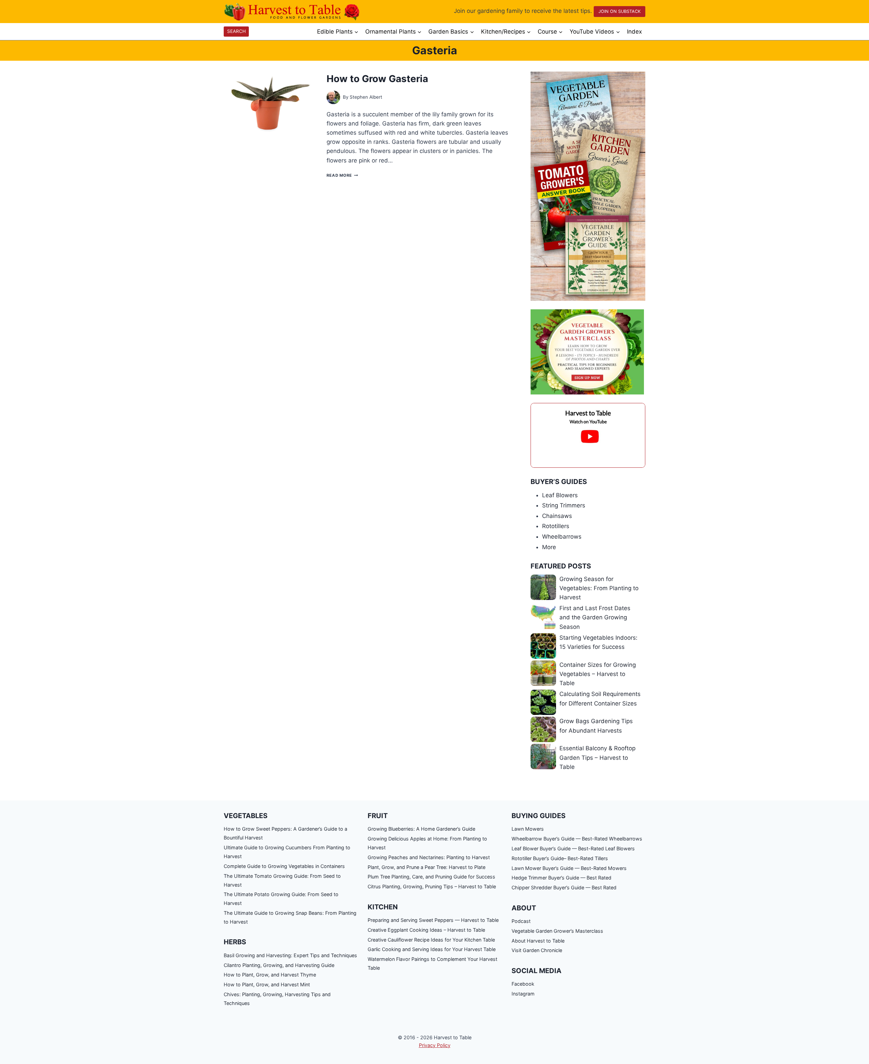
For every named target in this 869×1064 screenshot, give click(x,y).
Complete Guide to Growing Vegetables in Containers (284, 866)
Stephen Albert (366, 97)
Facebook (523, 984)
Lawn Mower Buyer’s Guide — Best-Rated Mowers (569, 868)
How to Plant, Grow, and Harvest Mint (267, 984)
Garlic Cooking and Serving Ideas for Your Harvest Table (432, 949)
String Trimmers (563, 505)
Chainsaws (557, 515)
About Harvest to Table (538, 941)
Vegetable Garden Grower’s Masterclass (557, 931)
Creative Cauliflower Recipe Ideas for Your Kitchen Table (431, 940)
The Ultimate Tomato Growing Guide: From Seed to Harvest (282, 880)
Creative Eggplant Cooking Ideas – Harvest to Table (426, 930)
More (549, 547)
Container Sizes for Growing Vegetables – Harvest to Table (597, 673)
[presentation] (270, 102)
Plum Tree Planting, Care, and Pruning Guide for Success (431, 876)
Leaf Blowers (560, 495)
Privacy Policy (434, 1045)
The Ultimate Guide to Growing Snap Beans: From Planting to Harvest (290, 917)
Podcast (521, 921)
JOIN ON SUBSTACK (619, 11)
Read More (342, 175)
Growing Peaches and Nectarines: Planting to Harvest (429, 857)
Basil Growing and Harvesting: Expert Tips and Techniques (290, 955)
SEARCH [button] (236, 31)
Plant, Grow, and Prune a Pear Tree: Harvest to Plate (426, 867)
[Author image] (333, 97)
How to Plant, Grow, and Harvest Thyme (270, 975)
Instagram (523, 994)
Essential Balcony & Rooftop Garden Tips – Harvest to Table (597, 757)
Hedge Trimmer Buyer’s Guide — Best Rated (561, 878)
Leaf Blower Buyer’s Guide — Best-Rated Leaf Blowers (573, 848)
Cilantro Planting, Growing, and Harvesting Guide (279, 965)
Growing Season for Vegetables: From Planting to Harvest (599, 588)
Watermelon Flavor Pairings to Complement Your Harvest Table (432, 963)
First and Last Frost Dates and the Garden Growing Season (594, 617)
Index (634, 31)
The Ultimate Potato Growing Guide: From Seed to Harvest (281, 898)
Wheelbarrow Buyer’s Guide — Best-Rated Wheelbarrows (577, 838)
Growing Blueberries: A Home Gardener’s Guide (421, 829)
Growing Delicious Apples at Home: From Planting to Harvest (427, 843)
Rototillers (555, 526)
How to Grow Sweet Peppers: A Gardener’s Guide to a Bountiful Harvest (285, 833)
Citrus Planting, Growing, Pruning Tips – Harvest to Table (432, 886)
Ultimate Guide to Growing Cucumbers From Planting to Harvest (287, 852)
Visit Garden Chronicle (537, 950)
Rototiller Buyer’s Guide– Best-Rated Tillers (560, 858)
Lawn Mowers (528, 829)
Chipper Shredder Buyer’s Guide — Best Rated (564, 887)
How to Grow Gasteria (377, 78)
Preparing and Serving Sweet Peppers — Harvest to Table (433, 920)
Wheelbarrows (561, 536)
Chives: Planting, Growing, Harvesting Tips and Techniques (277, 998)
